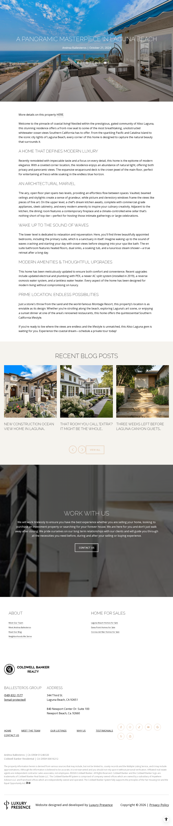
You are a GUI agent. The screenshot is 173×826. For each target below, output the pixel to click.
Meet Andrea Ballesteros (20, 627)
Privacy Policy (159, 805)
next (82, 449)
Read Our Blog (15, 632)
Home (7, 730)
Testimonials (104, 730)
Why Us (81, 730)
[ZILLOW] (130, 736)
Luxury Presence (101, 805)
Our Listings (58, 730)
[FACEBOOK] (121, 727)
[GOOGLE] (157, 727)
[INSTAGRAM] (130, 727)
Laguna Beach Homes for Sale (104, 622)
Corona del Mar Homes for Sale (105, 632)
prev (73, 449)
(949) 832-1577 (13, 695)
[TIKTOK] (139, 727)
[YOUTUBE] (148, 727)
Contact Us (86, 547)
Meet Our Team (16, 622)
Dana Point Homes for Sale (103, 627)
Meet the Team (30, 730)
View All (95, 449)
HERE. (60, 114)
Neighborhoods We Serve (20, 636)
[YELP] (121, 736)
